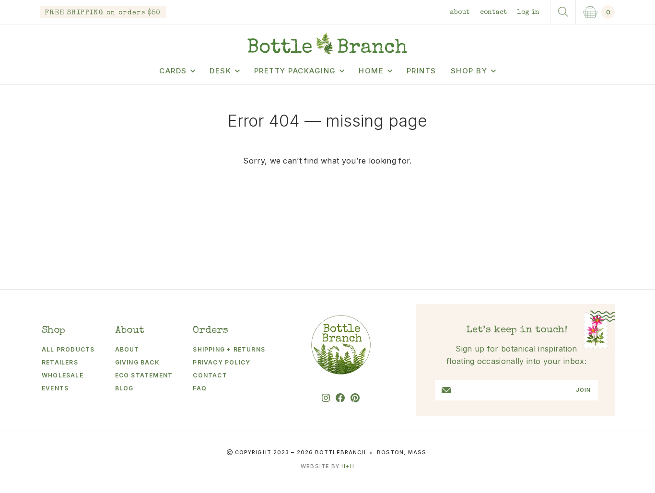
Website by (327, 466)
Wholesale (62, 375)
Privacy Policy (221, 362)
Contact (493, 12)
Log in (528, 12)
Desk (220, 70)
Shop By (469, 70)
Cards (173, 70)
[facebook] (340, 397)
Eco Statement (144, 375)
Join (583, 390)
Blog (124, 388)
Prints (421, 70)
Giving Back (137, 362)
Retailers (60, 362)
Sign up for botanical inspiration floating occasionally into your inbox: (516, 355)
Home (371, 70)
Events (55, 388)
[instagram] (326, 398)
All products (68, 349)
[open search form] (563, 12)
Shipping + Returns (229, 349)
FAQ (200, 388)
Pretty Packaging (295, 70)
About (459, 12)
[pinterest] (355, 397)
